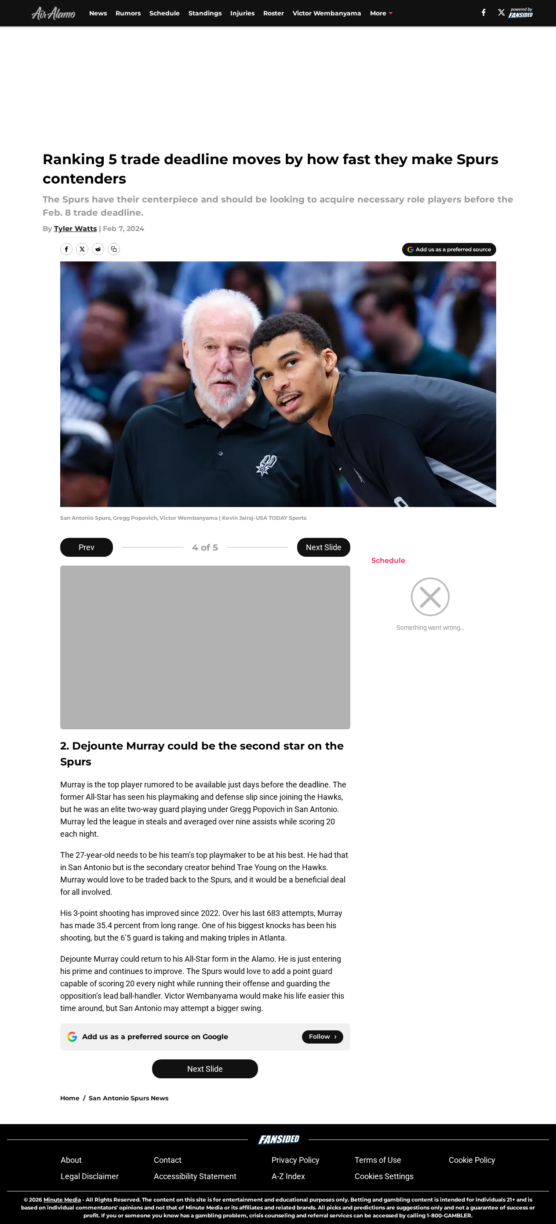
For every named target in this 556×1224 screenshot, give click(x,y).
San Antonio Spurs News (128, 1098)
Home (70, 1098)
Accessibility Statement (195, 1176)
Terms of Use (378, 1160)
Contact (168, 1160)
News (98, 13)
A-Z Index (288, 1176)
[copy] (114, 249)
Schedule (164, 13)
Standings (205, 13)
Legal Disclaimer (90, 1176)
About (71, 1160)
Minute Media (62, 1199)
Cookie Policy (472, 1160)
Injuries (242, 13)
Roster (273, 13)
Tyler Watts (75, 228)
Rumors (128, 13)
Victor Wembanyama (327, 13)
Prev (86, 547)
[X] (501, 12)
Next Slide (324, 547)
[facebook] (484, 12)
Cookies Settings (384, 1176)
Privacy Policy (296, 1160)
